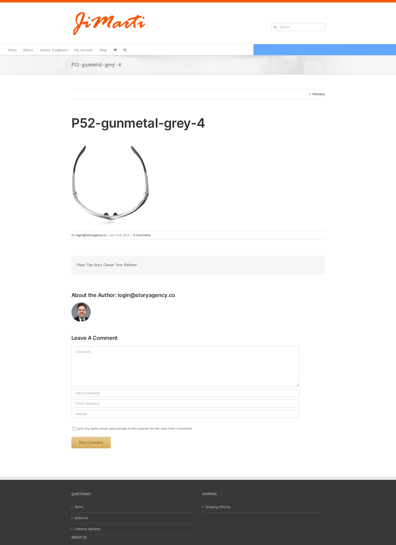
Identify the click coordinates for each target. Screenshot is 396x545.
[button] (125, 49)
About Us (81, 518)
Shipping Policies (217, 507)
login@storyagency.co (91, 235)
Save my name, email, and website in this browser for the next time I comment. (135, 428)
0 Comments (142, 235)
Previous (318, 94)
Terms (79, 507)
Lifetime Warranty (87, 529)
